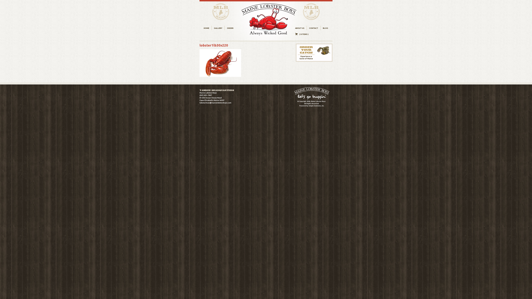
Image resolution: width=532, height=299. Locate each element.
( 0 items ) (304, 34)
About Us (299, 28)
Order (230, 28)
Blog (325, 28)
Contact (313, 28)
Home (206, 28)
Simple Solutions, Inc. (316, 106)
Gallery (218, 28)
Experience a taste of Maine (306, 53)
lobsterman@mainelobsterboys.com (215, 103)
